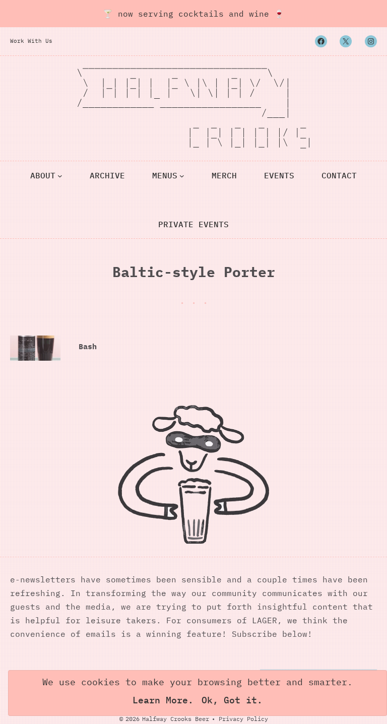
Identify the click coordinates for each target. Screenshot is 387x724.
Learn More (160, 700)
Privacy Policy (243, 718)
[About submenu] (59, 175)
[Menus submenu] (181, 175)
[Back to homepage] (193, 108)
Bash (88, 346)
